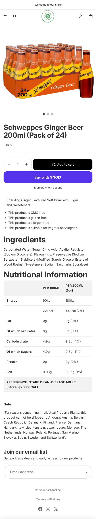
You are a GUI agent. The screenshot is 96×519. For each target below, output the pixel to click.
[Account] (81, 16)
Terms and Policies (48, 499)
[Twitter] (55, 509)
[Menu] (5, 16)
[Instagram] (48, 509)
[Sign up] (85, 472)
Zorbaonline (53, 490)
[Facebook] (40, 509)
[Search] (15, 16)
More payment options (48, 187)
